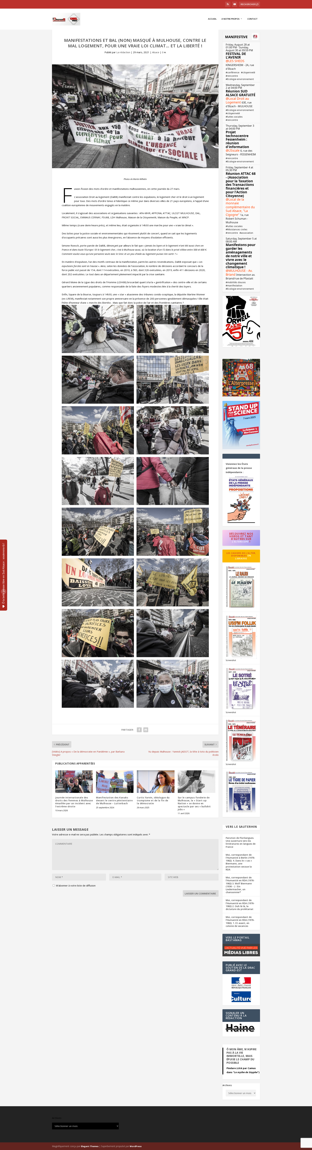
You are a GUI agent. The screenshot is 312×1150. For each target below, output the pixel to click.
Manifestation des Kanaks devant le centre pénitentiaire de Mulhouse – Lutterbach (114, 800)
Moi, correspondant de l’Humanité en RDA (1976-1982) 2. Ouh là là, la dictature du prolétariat (240, 905)
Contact (252, 19)
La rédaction (123, 52)
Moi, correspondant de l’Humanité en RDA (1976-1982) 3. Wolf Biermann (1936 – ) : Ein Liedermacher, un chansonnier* (240, 885)
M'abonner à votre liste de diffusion (75, 885)
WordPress (136, 1146)
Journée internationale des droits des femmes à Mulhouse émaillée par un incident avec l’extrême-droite (74, 802)
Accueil (212, 19)
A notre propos (230, 19)
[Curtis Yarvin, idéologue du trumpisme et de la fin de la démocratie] (155, 781)
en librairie (243, 557)
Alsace (155, 52)
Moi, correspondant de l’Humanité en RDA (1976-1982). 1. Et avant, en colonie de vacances (240, 921)
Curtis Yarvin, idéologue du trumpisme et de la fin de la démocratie (153, 800)
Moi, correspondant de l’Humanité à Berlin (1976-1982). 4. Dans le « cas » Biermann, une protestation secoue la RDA (240, 862)
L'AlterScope (240, 541)
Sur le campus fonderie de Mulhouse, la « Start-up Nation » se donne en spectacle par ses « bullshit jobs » (194, 803)
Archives (227, 1085)
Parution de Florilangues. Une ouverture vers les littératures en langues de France (240, 842)
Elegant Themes (89, 1146)
